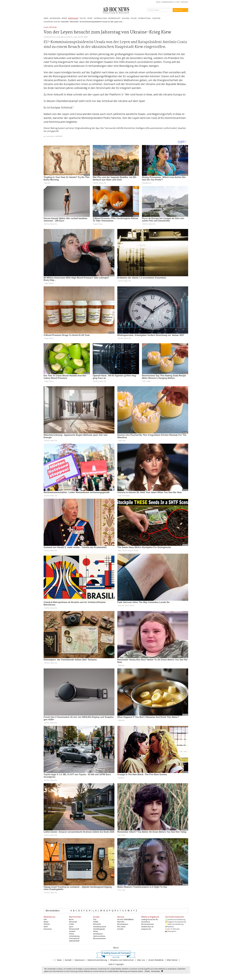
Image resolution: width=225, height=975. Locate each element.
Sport (71, 926)
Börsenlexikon (53, 910)
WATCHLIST (184, 2)
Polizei (71, 934)
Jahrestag (53, 27)
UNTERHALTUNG (100, 18)
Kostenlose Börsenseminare (147, 923)
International (74, 938)
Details (147, 971)
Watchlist (120, 922)
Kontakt (120, 929)
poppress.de (146, 929)
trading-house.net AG (149, 919)
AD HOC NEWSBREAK (125, 919)
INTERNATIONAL (144, 18)
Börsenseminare (99, 938)
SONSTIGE (156, 18)
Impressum (80, 960)
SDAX (46, 926)
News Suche (178, 10)
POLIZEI (134, 18)
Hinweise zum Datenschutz (122, 960)
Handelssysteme (99, 926)
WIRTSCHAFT (73, 18)
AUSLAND (125, 18)
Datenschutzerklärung (97, 960)
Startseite (64, 21)
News (59, 960)
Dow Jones (48, 929)
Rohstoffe (97, 924)
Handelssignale (99, 929)
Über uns (141, 960)
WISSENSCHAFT (114, 18)
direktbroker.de (147, 926)
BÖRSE (64, 18)
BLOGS (158, 2)
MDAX (46, 922)
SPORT (89, 18)
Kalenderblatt (74, 941)
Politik (71, 924)
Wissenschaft (74, 929)
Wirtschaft (74, 21)
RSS (177, 2)
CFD (94, 919)
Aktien (95, 931)
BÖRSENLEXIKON (167, 2)
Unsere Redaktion (156, 960)
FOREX (95, 922)
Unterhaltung (74, 936)
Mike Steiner (172, 960)
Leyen (46, 27)
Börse (71, 919)
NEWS (46, 18)
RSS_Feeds (121, 926)
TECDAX (47, 924)
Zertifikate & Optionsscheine (99, 935)
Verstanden (155, 971)
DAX (45, 919)
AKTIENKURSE (55, 18)
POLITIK (83, 18)
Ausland (72, 931)
